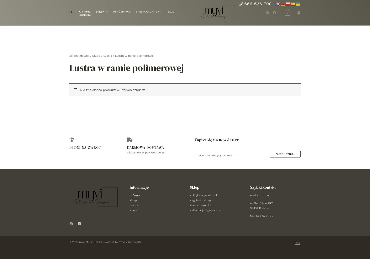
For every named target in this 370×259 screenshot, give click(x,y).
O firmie (85, 11)
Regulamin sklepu (201, 200)
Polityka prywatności (203, 195)
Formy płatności (200, 205)
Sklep (96, 55)
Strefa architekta (149, 11)
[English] (278, 4)
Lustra (107, 55)
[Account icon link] (299, 12)
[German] (283, 4)
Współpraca (122, 11)
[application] (106, 11)
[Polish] (288, 4)
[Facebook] (274, 13)
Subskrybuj (285, 154)
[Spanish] (293, 4)
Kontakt (85, 14)
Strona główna (79, 55)
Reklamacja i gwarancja (205, 210)
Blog (171, 11)
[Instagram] (267, 13)
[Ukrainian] (298, 4)
